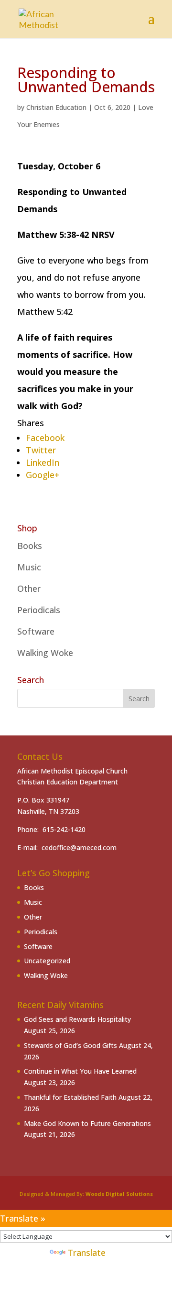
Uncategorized (47, 960)
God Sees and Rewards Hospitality (77, 1019)
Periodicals (38, 610)
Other (29, 588)
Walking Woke (45, 652)
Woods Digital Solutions (119, 1193)
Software (35, 631)
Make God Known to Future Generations (87, 1123)
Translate (86, 1252)
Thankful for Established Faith (70, 1097)
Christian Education (56, 107)
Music (29, 567)
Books (29, 545)
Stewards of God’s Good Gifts (70, 1045)
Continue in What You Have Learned (80, 1071)
